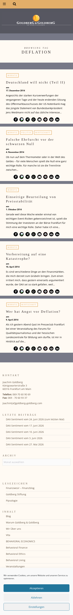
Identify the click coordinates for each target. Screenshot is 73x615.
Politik (26, 132)
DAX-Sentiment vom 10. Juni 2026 (25, 431)
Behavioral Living (15, 560)
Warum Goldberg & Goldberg (22, 522)
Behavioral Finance (17, 547)
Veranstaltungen (15, 566)
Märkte (12, 75)
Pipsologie (11, 500)
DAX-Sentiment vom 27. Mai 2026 (25, 444)
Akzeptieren (36, 588)
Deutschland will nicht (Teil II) (35, 82)
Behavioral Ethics (15, 553)
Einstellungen (36, 607)
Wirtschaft (42, 132)
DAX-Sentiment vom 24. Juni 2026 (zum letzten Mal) (35, 419)
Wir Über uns (13, 528)
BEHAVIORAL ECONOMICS (20, 541)
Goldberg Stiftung (16, 494)
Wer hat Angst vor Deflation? (33, 311)
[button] (16, 119)
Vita (8, 535)
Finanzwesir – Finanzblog (20, 488)
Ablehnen (36, 597)
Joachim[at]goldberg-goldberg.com (22, 403)
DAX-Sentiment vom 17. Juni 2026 (25, 425)
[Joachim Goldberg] (36, 20)
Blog (8, 516)
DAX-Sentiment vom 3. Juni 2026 (24, 438)
